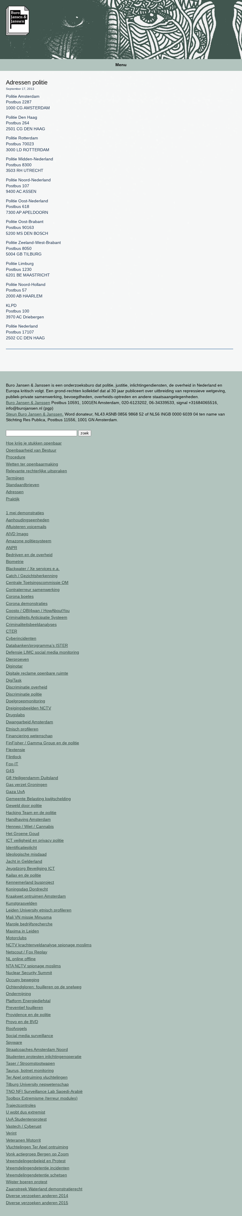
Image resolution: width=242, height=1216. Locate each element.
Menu (121, 64)
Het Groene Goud (22, 833)
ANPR (11, 547)
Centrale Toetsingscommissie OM (37, 582)
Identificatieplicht (21, 847)
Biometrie (15, 561)
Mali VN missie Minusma (29, 917)
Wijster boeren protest (26, 1181)
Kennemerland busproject (30, 882)
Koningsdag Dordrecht (27, 889)
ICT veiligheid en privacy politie (35, 840)
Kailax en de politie (23, 875)
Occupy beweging (22, 979)
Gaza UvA (15, 791)
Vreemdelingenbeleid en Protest (36, 1160)
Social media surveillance (29, 1035)
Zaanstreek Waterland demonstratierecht (44, 1188)
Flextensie (15, 749)
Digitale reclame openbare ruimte (37, 673)
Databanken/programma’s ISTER (37, 645)
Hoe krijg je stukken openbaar (34, 443)
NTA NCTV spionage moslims (33, 965)
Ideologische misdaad (26, 854)
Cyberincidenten (21, 638)
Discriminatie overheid (26, 687)
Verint (11, 1133)
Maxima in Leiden (22, 931)
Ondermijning (18, 993)
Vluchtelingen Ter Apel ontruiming (37, 1147)
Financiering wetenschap (29, 735)
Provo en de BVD (22, 1021)
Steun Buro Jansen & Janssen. (34, 414)
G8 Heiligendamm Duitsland (32, 777)
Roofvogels (16, 1028)
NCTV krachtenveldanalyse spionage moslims (48, 944)
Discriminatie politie (24, 694)
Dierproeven (17, 659)
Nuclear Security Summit (29, 972)
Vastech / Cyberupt (23, 1126)
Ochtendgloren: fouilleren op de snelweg (43, 986)
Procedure (15, 457)
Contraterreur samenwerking (33, 589)
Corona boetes (20, 596)
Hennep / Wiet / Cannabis (30, 826)
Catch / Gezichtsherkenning (32, 575)
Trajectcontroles (21, 1105)
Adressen (15, 491)
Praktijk (12, 499)
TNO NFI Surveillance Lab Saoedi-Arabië (44, 1091)
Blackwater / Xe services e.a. (33, 568)
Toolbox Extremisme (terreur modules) (42, 1098)
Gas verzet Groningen (26, 784)
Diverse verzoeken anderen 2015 (37, 1202)
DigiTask (14, 680)
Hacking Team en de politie (31, 812)
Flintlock (13, 756)
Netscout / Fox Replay (26, 952)
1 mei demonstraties (25, 512)
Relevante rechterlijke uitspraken (36, 470)
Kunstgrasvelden (21, 903)
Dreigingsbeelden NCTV (28, 708)
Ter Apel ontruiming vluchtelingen (37, 1077)
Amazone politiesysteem (28, 540)
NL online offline (21, 958)
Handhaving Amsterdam (28, 819)
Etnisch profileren (22, 729)
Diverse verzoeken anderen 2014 (37, 1195)
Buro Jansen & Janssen (28, 402)
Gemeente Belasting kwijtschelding (38, 798)
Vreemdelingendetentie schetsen (36, 1175)
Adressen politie (27, 82)
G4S (10, 770)
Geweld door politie (24, 805)
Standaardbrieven (22, 484)
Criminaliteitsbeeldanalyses (31, 624)
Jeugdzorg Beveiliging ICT (30, 868)
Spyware (14, 1042)
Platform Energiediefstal (28, 1000)
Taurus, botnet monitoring (30, 1070)
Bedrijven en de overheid (29, 554)
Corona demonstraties (27, 603)
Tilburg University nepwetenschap (37, 1084)
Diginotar (14, 666)
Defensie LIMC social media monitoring (42, 652)
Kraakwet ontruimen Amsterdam (36, 896)
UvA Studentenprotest (26, 1119)
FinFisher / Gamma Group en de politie (42, 742)
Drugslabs (15, 714)
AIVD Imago (17, 533)
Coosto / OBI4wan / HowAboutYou (38, 610)
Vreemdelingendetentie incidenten (37, 1167)
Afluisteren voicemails (26, 526)
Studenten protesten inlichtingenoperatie (43, 1056)
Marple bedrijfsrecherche (29, 924)
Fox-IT (12, 763)
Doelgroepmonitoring (25, 701)
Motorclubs (16, 937)
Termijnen (15, 478)
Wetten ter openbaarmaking (32, 464)
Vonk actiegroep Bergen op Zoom (37, 1154)
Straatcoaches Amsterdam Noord (37, 1049)
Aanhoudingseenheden (27, 519)
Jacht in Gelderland (24, 861)
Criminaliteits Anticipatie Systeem (36, 617)
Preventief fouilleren (24, 1007)
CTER (11, 631)
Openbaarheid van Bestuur (31, 450)
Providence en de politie (28, 1014)
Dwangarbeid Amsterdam (29, 721)
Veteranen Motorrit (23, 1140)
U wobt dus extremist (25, 1112)
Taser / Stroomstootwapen (30, 1063)
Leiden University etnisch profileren (38, 910)
